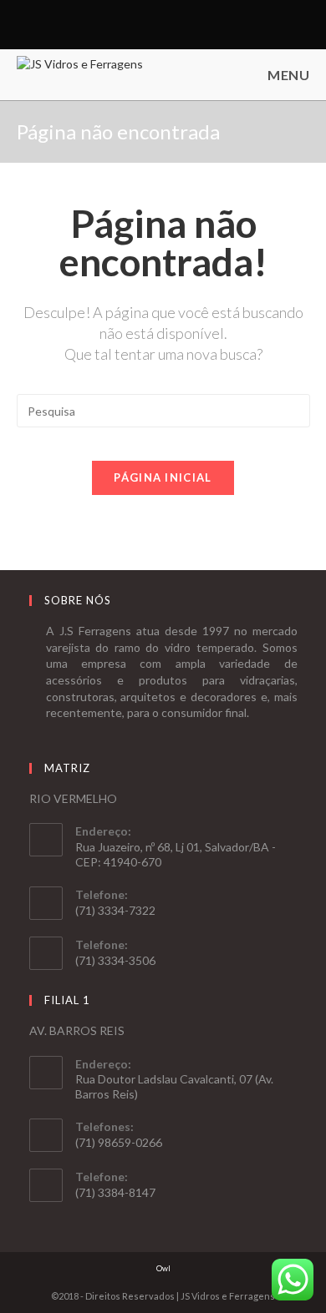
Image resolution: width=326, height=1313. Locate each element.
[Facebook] (153, 24)
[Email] (170, 24)
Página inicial (162, 477)
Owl (163, 1268)
